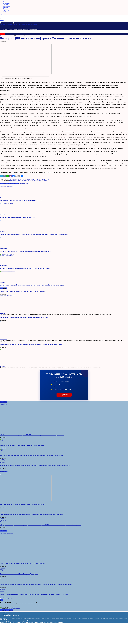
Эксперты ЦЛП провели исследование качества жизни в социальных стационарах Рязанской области (35, 465)
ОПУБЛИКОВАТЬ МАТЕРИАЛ (11, 615)
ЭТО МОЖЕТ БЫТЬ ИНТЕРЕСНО (9, 183)
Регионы (5, 9)
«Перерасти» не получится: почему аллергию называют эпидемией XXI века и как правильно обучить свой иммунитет (40, 525)
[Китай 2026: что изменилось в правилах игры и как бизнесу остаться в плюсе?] (64, 242)
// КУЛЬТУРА (3, 531)
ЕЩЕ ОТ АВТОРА (23, 183)
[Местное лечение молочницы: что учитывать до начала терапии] (64, 488)
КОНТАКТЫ (6, 614)
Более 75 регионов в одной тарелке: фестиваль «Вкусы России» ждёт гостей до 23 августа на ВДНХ (32, 285)
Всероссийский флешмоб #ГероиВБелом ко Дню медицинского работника (28, 180)
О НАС (4, 612)
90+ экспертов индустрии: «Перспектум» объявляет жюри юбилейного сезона (25, 268)
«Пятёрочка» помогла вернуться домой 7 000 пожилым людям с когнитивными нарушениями (32, 435)
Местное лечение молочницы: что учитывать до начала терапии (22, 504)
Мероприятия (6, 3)
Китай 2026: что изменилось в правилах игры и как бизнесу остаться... (24, 317)
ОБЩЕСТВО (3, 402)
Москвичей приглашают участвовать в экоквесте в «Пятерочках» (22, 445)
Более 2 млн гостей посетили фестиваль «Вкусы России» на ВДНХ (21, 200)
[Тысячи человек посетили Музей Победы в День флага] (64, 208)
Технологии (6, 10)
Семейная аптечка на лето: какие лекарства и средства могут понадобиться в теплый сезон (31, 514)
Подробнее (64, 395)
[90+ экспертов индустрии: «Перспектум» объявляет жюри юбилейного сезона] (64, 259)
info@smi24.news (15, 608)
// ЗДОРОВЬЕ (3, 471)
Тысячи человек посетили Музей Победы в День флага (17, 217)
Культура (5, 2)
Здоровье (5, 7)
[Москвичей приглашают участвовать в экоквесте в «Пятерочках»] (64, 440)
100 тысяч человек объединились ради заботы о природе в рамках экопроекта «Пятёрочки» (31, 455)
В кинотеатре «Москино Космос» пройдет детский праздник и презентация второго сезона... (31, 344)
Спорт (4, 11)
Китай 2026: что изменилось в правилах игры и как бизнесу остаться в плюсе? (25, 251)
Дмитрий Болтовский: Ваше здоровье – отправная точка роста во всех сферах (29, 179)
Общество (6, 4)
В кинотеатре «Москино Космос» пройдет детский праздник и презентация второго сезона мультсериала (34, 234)
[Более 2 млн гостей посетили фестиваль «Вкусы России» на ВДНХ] (64, 191)
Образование (6, 6)
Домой (1, 35)
